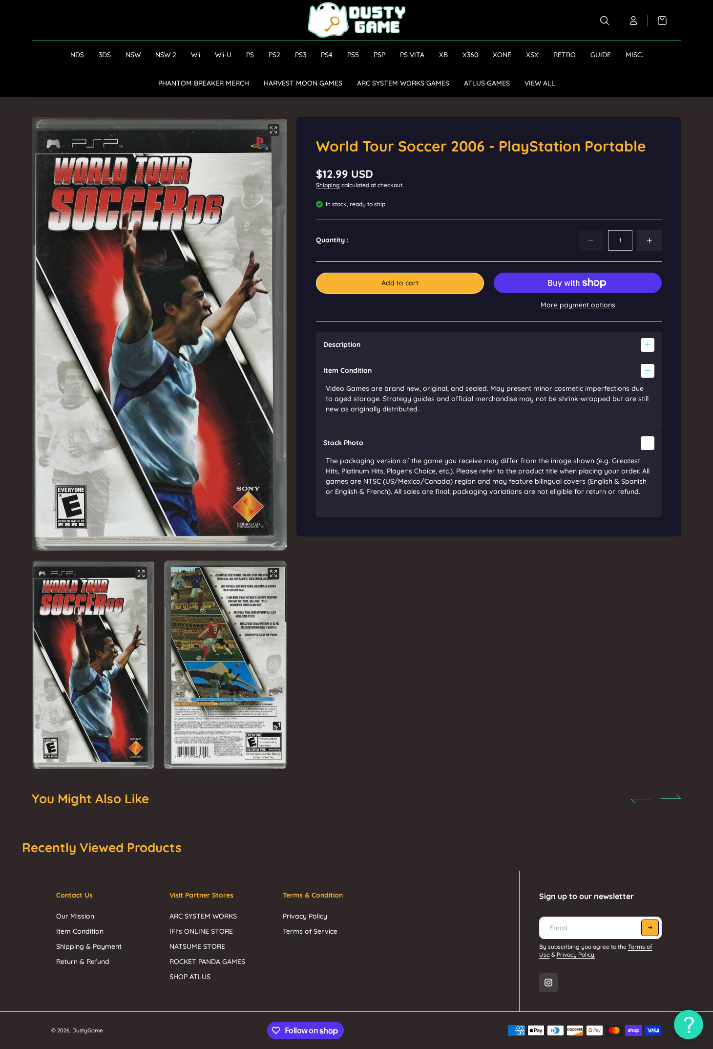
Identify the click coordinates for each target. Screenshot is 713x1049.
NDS (77, 54)
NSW (133, 54)
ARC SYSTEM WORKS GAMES (403, 83)
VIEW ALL (539, 83)
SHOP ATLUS (189, 976)
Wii (195, 54)
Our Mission (75, 916)
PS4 (327, 54)
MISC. (634, 54)
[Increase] (649, 240)
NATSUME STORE (197, 946)
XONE (502, 54)
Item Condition (80, 931)
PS (250, 54)
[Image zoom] (273, 130)
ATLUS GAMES (487, 83)
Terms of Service (310, 931)
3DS (105, 54)
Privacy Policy (305, 916)
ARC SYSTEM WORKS (203, 916)
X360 (470, 54)
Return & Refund (82, 961)
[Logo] (356, 20)
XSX (532, 54)
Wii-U (223, 54)
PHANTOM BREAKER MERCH (203, 83)
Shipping (328, 185)
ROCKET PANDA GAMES (207, 961)
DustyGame (87, 1030)
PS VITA (412, 54)
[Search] (604, 20)
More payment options (578, 304)
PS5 (353, 54)
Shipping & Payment (89, 946)
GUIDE (600, 54)
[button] (266, 333)
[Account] (633, 20)
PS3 (300, 54)
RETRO (564, 54)
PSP (379, 54)
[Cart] (657, 20)
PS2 (274, 54)
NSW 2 (165, 54)
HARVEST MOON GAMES (303, 83)
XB (443, 54)
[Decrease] (591, 240)
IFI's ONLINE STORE (201, 931)
